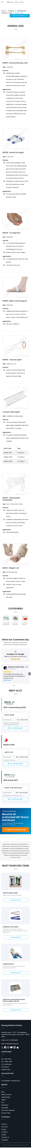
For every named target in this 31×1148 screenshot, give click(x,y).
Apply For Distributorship (17, 830)
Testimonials (5, 1097)
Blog (2, 1092)
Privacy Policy (6, 1113)
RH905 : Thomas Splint (12, 359)
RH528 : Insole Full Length (13, 152)
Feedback (4, 1140)
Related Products (20, 16)
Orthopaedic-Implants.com (10, 1081)
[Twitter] (2, 1048)
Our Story (4, 1127)
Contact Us (5, 1137)
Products (11, 11)
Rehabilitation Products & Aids (13, 12)
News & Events (6, 1094)
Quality (3, 1135)
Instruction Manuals (8, 1110)
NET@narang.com (13, 1044)
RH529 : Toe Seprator (11, 233)
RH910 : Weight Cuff (11, 568)
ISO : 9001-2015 (6, 1059)
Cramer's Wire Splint (11, 412)
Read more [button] (7, 680)
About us (4, 1124)
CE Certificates (6, 1064)
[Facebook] (5, 1048)
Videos (3, 1100)
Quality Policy (5, 1070)
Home (3, 11)
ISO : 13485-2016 (6, 1062)
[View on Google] (5, 668)
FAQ (2, 1102)
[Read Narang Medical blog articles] (15, 1048)
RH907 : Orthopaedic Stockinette (11, 499)
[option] (6, 621)
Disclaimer (4, 1105)
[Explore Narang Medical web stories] (17, 1048)
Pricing (3, 1129)
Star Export (5, 1067)
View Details (16, 900)
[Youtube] (11, 1048)
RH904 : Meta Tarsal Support (15, 301)
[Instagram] (8, 1048)
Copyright (4, 1108)
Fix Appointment (16, 728)
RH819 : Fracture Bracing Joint (15, 63)
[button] (1, 673)
